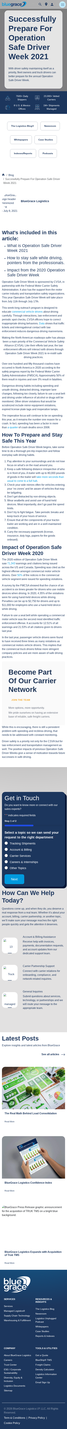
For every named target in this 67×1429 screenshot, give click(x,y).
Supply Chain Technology (17, 1315)
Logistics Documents (14, 1385)
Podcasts (48, 153)
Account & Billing (21, 849)
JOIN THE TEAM (20, 700)
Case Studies (45, 139)
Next (14, 879)
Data (42, 323)
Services (8, 1306)
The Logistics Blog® (22, 126)
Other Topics (18, 868)
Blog (11, 175)
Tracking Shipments (22, 843)
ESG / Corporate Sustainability (12, 1371)
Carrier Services (20, 855)
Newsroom (50, 126)
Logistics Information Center (46, 1376)
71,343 (11, 563)
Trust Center (10, 1364)
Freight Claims (42, 1364)
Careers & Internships (24, 862)
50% (19, 575)
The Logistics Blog (44, 1309)
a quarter (13, 427)
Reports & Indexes (44, 1336)
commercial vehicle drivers (27, 311)
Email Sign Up (42, 1382)
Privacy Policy (36, 1417)
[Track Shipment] (46, 4)
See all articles (50, 1054)
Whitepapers (21, 139)
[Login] (52, 4)
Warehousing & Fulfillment (17, 1320)
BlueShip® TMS (43, 1360)
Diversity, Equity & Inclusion (13, 1379)
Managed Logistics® (14, 1311)
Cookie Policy (12, 1423)
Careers (8, 1360)
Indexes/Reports (23, 153)
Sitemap (8, 1390)
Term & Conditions (14, 1417)
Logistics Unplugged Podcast (45, 1320)
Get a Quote (41, 1355)
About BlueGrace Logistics (17, 1355)
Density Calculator (44, 1369)
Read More (9, 1121)
